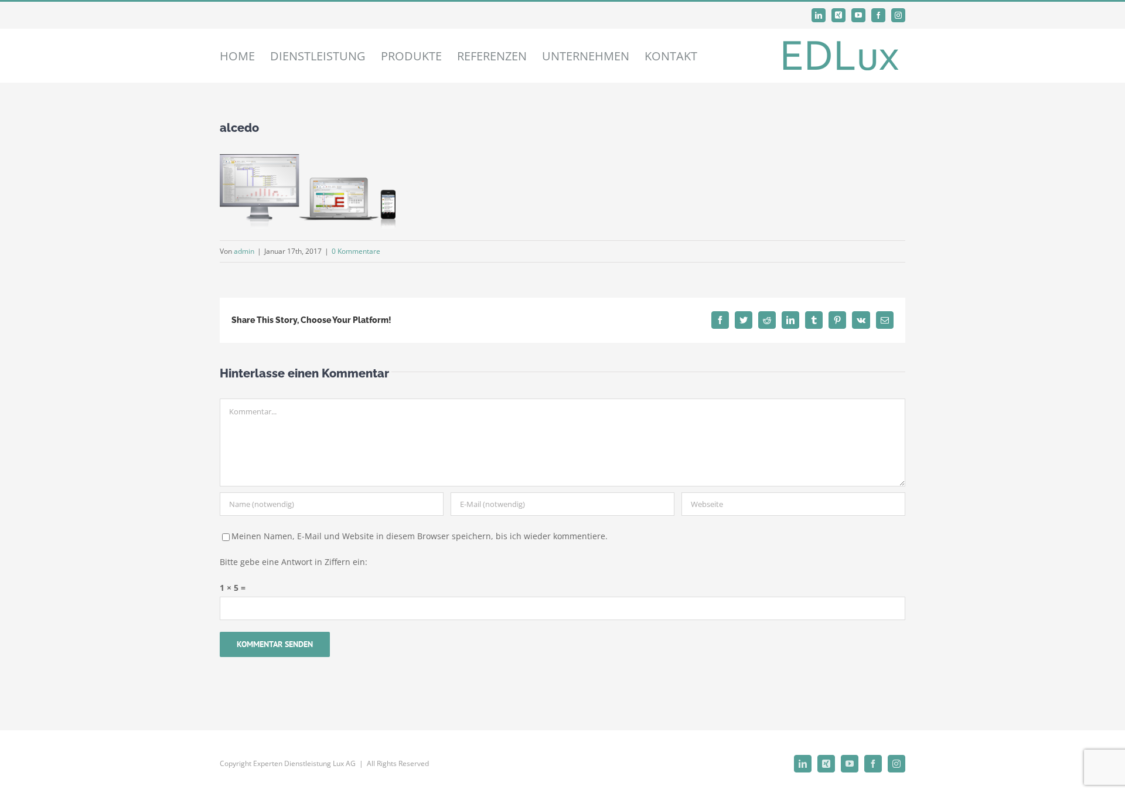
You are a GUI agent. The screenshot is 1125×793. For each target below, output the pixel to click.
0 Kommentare (356, 251)
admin (244, 251)
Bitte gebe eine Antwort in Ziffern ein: (293, 561)
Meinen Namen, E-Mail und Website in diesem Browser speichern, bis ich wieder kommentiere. (419, 536)
